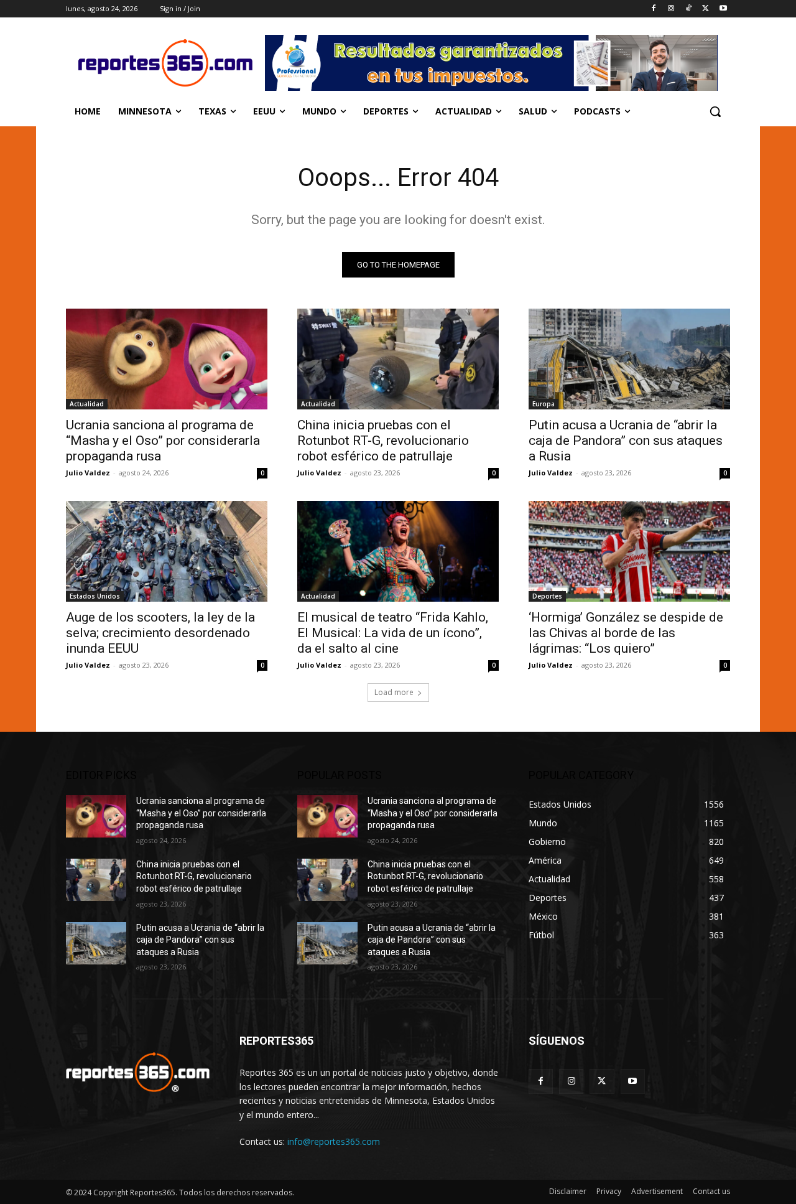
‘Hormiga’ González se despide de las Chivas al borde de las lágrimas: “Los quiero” (626, 633)
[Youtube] (723, 9)
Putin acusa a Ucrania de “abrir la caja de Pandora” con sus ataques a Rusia (626, 441)
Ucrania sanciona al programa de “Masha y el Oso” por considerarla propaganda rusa (163, 441)
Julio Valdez (88, 472)
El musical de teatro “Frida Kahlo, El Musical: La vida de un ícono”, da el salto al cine (392, 633)
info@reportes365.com (333, 1141)
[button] (715, 111)
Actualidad (87, 403)
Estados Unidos (95, 596)
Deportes (547, 596)
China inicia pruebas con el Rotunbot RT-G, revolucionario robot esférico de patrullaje (383, 441)
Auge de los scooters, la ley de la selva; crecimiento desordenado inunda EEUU (160, 633)
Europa (543, 403)
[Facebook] (654, 9)
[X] (705, 9)
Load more (394, 692)
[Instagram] (671, 9)
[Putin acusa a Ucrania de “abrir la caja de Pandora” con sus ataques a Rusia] (629, 359)
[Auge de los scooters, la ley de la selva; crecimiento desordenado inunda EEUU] (166, 551)
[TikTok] (689, 9)
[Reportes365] (165, 63)
